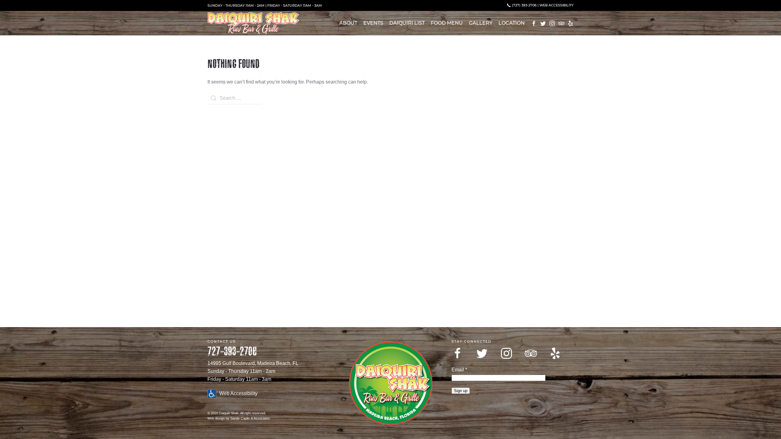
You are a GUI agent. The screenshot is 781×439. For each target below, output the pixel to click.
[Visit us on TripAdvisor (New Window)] (561, 23)
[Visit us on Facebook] (458, 353)
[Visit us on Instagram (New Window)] (552, 23)
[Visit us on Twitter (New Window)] (543, 23)
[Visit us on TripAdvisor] (531, 353)
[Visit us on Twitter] (482, 353)
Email (459, 369)
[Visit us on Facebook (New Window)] (534, 23)
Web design (216, 418)
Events (373, 23)
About (348, 23)
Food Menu (447, 23)
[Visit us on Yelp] (555, 353)
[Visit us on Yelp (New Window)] (570, 23)
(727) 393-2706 (524, 5)
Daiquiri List (407, 23)
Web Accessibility (556, 5)
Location (511, 23)
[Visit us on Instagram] (506, 353)
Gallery (480, 23)
